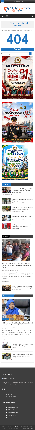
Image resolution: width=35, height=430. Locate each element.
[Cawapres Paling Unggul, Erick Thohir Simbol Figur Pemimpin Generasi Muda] (6, 217)
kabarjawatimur (14, 270)
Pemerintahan (6, 319)
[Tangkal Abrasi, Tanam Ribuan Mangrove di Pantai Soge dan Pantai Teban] (6, 209)
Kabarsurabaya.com (13, 410)
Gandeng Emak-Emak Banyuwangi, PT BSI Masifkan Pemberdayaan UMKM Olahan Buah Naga (22, 190)
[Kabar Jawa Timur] (3, 16)
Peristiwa (10, 259)
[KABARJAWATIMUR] (8, 378)
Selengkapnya (5, 281)
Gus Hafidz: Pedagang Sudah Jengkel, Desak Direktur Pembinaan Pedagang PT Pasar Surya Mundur (16, 265)
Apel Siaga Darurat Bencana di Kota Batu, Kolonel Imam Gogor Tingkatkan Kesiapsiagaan (22, 226)
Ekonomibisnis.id (12, 418)
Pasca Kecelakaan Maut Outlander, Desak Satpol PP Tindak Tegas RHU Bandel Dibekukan (22, 356)
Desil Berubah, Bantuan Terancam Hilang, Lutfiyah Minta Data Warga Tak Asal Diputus (22, 345)
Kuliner (4, 259)
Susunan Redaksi (9, 394)
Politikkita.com (12, 415)
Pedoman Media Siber (10, 396)
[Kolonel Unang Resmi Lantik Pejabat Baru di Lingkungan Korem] (6, 200)
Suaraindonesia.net (13, 412)
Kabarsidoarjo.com (13, 407)
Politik (12, 319)
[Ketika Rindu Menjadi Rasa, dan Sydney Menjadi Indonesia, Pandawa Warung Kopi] (6, 287)
